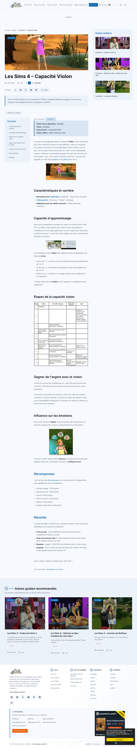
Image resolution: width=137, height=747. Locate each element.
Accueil (7, 30)
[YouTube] (28, 697)
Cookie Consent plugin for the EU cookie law (120, 743)
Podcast (93, 695)
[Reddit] (36, 90)
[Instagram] (12, 703)
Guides (14, 30)
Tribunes (93, 684)
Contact (112, 674)
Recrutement (114, 681)
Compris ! (120, 739)
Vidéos (92, 691)
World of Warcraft (76, 679)
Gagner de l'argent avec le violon (17, 144)
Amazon (60, 569)
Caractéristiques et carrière (15, 127)
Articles (92, 678)
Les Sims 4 (50, 119)
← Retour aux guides (13, 113)
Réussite (11, 157)
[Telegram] (31, 90)
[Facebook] (21, 90)
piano (65, 159)
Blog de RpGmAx (48, 719)
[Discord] (109, 5)
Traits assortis (42, 200)
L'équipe (113, 678)
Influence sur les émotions (17, 149)
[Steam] (12, 697)
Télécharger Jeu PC (34, 722)
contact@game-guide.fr (17, 692)
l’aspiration (54, 197)
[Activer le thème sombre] (125, 5)
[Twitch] (34, 697)
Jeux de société (56, 684)
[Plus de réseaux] (113, 5)
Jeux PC (53, 674)
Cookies (112, 688)
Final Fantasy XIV (76, 682)
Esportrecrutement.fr (19, 726)
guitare (55, 159)
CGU (111, 684)
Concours (93, 698)
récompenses (53, 480)
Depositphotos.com (18, 722)
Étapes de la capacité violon (16, 138)
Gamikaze (15, 719)
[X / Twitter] (23, 697)
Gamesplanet (51, 569)
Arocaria (38, 83)
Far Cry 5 (73, 686)
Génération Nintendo (49, 722)
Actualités (93, 674)
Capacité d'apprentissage (17, 132)
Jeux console (55, 678)
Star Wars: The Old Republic (76, 675)
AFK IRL (92, 688)
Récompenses (13, 153)
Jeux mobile (54, 681)
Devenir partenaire (20, 731)
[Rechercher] (121, 5)
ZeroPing (30, 719)
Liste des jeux (55, 688)
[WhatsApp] (26, 90)
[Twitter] (15, 90)
